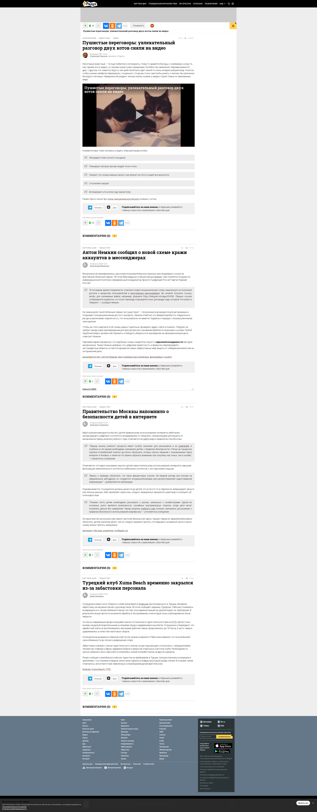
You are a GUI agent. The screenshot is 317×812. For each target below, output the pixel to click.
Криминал (125, 726)
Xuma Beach (98, 669)
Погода (124, 753)
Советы (162, 735)
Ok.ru (223, 722)
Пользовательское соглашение (212, 767)
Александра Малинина (99, 266)
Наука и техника (127, 741)
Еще (221, 4)
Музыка (124, 738)
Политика (125, 756)
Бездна (130, 768)
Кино (123, 720)
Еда (83, 744)
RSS (222, 726)
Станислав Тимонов (98, 56)
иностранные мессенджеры (133, 356)
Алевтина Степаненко (99, 425)
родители (108, 530)
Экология (163, 753)
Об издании (204, 786)
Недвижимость (127, 744)
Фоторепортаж (165, 750)
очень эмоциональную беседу (123, 199)
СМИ (161, 732)
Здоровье (86, 750)
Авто (84, 723)
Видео (85, 735)
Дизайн (85, 741)
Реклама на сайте (206, 783)
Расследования (165, 726)
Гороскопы (86, 720)
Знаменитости (88, 753)
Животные (104, 38)
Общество (104, 248)
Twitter (206, 726)
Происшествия (165, 720)
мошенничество (91, 356)
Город (84, 738)
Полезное (198, 4)
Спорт (161, 738)
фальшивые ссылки (161, 356)
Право (123, 759)
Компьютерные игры (129, 729)
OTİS (174, 622)
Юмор (116, 38)
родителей (184, 446)
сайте (146, 439)
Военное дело (88, 729)
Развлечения (211, 4)
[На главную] (89, 3)
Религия (162, 729)
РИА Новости (130, 276)
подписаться (224, 737)
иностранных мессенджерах (145, 293)
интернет (87, 530)
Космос (124, 723)
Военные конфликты (90, 732)
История (85, 759)
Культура (124, 732)
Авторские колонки (94, 768)
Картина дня (140, 4)
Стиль (161, 741)
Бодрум (86, 669)
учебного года (148, 508)
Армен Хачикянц (97, 596)
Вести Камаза (205, 789)
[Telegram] (119, 26)
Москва (98, 530)
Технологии (164, 747)
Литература (125, 735)
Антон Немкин (154, 276)
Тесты (161, 744)
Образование (126, 747)
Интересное (185, 4)
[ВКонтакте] (106, 26)
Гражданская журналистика (162, 4)
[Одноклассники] (112, 26)
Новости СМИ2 (89, 389)
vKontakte (207, 722)
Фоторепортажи (114, 768)
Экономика (163, 756)
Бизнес (85, 726)
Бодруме (143, 604)
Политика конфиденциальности (212, 775)
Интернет (86, 756)
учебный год (121, 530)
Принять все (303, 803)
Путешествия (164, 723)
